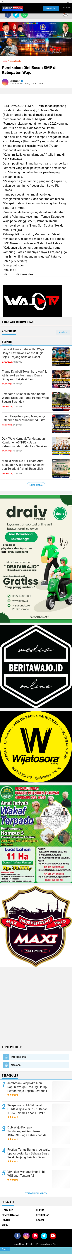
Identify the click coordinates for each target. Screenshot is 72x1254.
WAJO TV (50, 8)
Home (4, 61)
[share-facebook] (8, 14)
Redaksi (30, 1244)
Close (5, 1249)
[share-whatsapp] (24, 14)
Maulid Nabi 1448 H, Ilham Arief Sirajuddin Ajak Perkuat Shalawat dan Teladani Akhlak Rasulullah (23, 464)
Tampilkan (62, 332)
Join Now (19, 1244)
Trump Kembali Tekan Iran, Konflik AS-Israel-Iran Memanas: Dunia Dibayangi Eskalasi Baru (24, 375)
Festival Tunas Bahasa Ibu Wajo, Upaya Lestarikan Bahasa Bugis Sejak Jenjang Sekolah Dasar (23, 353)
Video (5, 1224)
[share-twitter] (16, 14)
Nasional (16, 1064)
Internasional (19, 1056)
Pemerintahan (10, 1215)
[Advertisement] (36, 1006)
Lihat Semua (36, 485)
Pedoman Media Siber (47, 1244)
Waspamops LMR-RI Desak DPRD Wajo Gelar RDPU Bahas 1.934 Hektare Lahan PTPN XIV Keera (27, 1109)
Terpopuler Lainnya (36, 1193)
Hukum (40, 1210)
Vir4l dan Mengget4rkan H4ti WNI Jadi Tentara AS (26, 1173)
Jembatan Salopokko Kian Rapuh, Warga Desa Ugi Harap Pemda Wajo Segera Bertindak (25, 397)
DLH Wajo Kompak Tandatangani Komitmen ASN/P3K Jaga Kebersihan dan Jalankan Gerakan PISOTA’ (24, 442)
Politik (6, 1219)
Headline (7, 1210)
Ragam (40, 1219)
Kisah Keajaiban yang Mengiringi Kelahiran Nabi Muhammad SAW (23, 418)
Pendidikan (42, 1215)
